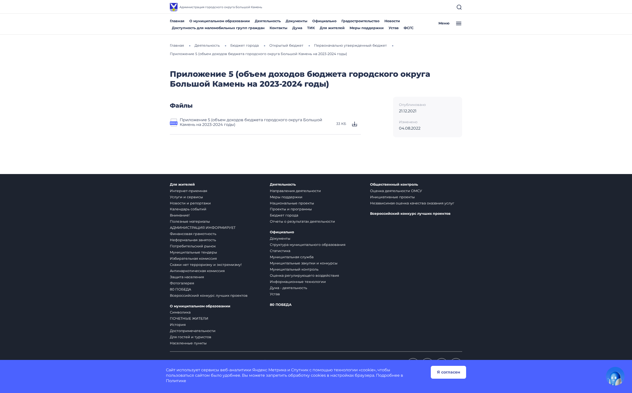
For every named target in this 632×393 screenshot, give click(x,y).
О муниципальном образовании (219, 21)
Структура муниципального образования (307, 244)
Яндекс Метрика (269, 370)
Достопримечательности (193, 331)
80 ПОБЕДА (180, 289)
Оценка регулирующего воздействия (304, 275)
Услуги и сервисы (186, 197)
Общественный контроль (394, 184)
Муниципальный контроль (294, 269)
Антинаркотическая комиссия (197, 271)
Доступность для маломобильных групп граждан (218, 28)
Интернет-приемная (188, 191)
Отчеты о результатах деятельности (302, 221)
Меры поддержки (367, 28)
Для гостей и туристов (190, 337)
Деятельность (268, 21)
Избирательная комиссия (193, 258)
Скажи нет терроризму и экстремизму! (206, 264)
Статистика (280, 251)
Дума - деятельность (288, 288)
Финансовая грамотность (193, 234)
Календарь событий (188, 209)
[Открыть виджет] (615, 376)
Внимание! (180, 215)
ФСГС (409, 28)
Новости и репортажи (190, 203)
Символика (180, 312)
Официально (324, 21)
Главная (177, 21)
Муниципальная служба (292, 257)
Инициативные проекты (392, 197)
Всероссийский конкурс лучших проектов (209, 295)
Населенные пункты (188, 343)
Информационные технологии (298, 281)
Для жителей (332, 28)
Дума (297, 28)
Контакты (278, 28)
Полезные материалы (190, 221)
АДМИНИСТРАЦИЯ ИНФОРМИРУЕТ (203, 227)
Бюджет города (284, 215)
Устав (394, 28)
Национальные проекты (292, 203)
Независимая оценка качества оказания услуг (412, 203)
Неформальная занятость (193, 240)
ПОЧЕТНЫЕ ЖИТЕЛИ (189, 318)
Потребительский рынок (193, 246)
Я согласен (448, 372)
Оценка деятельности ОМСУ (396, 191)
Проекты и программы (291, 209)
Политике (176, 380)
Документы (296, 21)
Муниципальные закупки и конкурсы (303, 263)
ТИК (311, 28)
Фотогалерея (182, 283)
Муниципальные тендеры (193, 252)
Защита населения (187, 277)
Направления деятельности (295, 191)
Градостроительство (360, 21)
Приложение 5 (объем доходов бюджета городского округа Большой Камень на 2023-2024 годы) (251, 122)
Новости (392, 21)
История (178, 324)
